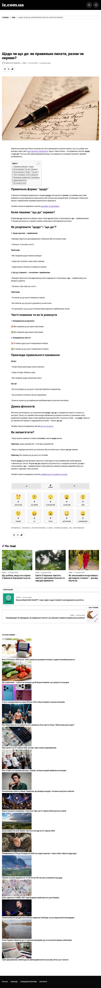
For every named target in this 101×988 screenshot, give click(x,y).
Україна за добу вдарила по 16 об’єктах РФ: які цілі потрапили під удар (32, 878)
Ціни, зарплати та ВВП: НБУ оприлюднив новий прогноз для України (30, 898)
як (71, 528)
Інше (13, 17)
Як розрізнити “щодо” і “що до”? (26, 172)
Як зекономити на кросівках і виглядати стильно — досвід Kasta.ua (83, 578)
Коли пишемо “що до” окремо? (26, 169)
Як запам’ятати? (20, 183)
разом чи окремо (39, 528)
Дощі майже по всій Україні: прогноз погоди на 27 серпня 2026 (28, 831)
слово (50, 528)
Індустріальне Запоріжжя (37, 151)
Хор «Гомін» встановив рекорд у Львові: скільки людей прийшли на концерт (34, 770)
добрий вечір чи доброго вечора (54, 474)
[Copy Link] (12, 69)
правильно (16, 528)
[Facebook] (5, 69)
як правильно (79, 528)
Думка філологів (20, 180)
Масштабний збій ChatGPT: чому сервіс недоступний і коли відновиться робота (50, 600)
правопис (26, 528)
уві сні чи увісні (47, 426)
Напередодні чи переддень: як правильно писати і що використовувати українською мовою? (45, 618)
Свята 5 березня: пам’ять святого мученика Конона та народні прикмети (50, 578)
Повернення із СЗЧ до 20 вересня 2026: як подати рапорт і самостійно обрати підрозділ (39, 853)
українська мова (61, 528)
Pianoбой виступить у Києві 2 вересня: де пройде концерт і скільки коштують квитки (38, 791)
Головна (5, 17)
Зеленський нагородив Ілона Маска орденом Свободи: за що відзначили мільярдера (38, 918)
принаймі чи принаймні (50, 206)
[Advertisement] (50, 34)
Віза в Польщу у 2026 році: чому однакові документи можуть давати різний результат (38, 660)
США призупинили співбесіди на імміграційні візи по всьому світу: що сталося (35, 960)
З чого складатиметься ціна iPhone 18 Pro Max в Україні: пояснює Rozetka (33, 702)
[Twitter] (9, 69)
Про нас (5, 981)
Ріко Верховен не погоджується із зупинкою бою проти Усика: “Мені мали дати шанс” (38, 725)
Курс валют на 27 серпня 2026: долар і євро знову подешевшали (29, 748)
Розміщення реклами (28, 981)
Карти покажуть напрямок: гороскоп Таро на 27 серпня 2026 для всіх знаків (34, 811)
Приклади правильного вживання (27, 178)
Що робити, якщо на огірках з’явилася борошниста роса (16, 576)
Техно (18, 597)
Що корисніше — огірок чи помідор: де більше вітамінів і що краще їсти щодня (35, 682)
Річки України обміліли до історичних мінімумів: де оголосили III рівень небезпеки (37, 940)
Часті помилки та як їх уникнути (26, 175)
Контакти (43, 981)
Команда (14, 981)
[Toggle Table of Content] (37, 163)
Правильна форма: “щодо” (24, 167)
